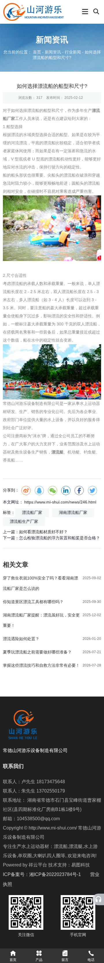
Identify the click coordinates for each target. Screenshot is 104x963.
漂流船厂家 (32, 512)
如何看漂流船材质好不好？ (43, 531)
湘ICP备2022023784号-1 (59, 874)
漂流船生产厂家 (24, 521)
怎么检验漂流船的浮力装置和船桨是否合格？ (59, 538)
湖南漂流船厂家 (73, 512)
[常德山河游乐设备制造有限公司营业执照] (12, 884)
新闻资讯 (53, 52)
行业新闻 (73, 52)
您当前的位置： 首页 (22, 52)
